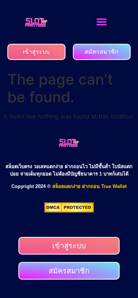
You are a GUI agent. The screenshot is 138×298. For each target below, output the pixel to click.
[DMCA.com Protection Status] (69, 210)
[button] (101, 22)
